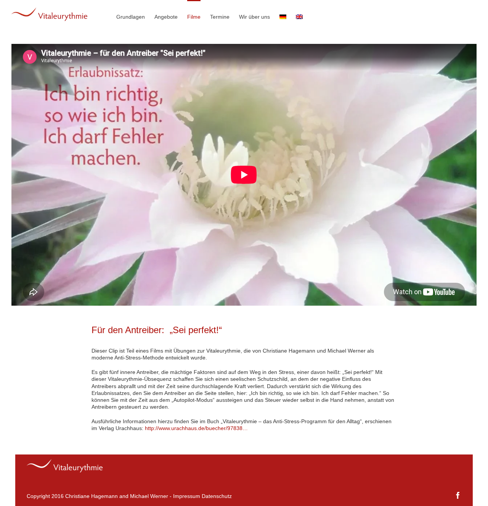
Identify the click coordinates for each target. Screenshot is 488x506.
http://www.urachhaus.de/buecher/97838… (196, 428)
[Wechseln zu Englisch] (299, 16)
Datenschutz (217, 496)
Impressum (186, 496)
